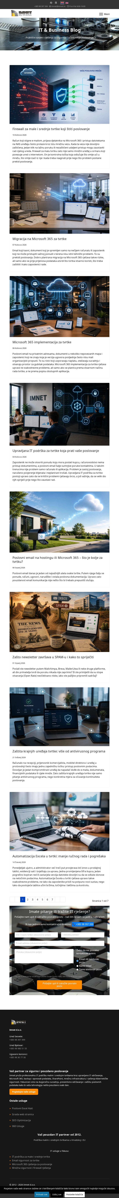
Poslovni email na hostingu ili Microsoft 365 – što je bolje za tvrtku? (57, 559)
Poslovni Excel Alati (22, 1108)
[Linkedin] (56, 2)
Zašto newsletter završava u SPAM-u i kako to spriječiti (53, 657)
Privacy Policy (57, 976)
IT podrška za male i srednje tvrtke (31, 1156)
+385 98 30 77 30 (17, 1057)
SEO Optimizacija (21, 1120)
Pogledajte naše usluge (23, 1091)
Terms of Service (72, 976)
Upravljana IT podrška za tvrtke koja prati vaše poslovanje (55, 450)
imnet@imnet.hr (59, 6)
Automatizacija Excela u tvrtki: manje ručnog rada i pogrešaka (59, 856)
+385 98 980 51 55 (18, 1048)
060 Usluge (18, 1126)
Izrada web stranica (23, 1114)
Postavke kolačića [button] (74, 1194)
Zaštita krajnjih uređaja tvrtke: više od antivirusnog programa (58, 751)
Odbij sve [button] (56, 1194)
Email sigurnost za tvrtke (25, 1160)
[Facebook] (51, 2)
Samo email (85, 966)
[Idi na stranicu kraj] (63, 899)
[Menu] (104, 14)
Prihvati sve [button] (41, 1194)
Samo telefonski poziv (90, 969)
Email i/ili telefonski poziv (89, 961)
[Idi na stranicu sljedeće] (57, 899)
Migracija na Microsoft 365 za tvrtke (39, 238)
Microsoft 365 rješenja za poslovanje (32, 1164)
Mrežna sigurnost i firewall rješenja (31, 1167)
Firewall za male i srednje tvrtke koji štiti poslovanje (51, 129)
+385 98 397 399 (41, 6)
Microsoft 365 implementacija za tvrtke (41, 342)
